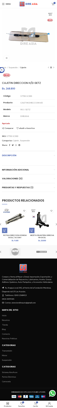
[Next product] (53, 67)
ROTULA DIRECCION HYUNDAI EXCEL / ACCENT (15, 236)
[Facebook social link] (9, 145)
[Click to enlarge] (6, 58)
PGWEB (42, 392)
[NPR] (15, 252)
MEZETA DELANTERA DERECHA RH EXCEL (42, 236)
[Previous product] (48, 67)
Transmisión (7, 351)
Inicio (4, 315)
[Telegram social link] (19, 145)
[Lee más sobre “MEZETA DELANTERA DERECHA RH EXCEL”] (31, 230)
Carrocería (6, 381)
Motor (4, 355)
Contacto (6, 334)
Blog (4, 329)
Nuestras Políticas (9, 338)
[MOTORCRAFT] (41, 252)
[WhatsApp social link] (16, 145)
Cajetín (23, 67)
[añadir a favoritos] (24, 210)
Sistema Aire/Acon (9, 372)
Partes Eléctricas (9, 377)
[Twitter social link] (12, 145)
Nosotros (6, 320)
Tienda (5, 325)
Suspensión (13, 67)
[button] (4, 230)
